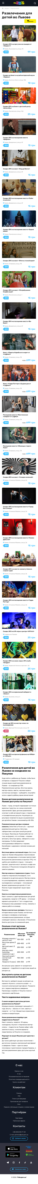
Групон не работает (19, 1082)
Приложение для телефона (19, 1101)
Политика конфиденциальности (19, 1079)
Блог (19, 1104)
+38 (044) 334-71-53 (19, 1132)
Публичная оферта (19, 1121)
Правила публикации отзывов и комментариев (19, 1107)
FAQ (19, 1096)
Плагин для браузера (19, 1099)
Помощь (19, 1093)
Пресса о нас (19, 1071)
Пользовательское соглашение (19, 1076)
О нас (19, 1074)
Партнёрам (19, 1118)
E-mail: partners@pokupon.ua (19, 1135)
